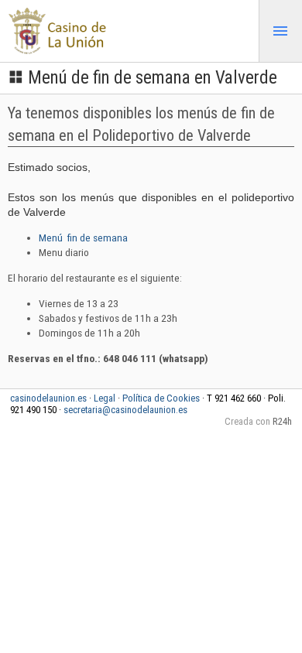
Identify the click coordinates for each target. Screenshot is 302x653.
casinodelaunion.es (48, 398)
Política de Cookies (161, 398)
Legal (104, 398)
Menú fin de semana (83, 237)
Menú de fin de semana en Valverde (152, 77)
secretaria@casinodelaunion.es (125, 409)
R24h (282, 421)
